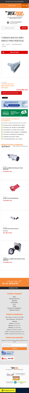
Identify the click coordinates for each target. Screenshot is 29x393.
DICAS (14, 306)
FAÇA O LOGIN (12, 5)
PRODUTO (8, 44)
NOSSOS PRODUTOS (14, 298)
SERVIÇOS (14, 300)
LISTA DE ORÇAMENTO (15, 22)
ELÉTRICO (4, 46)
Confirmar (14, 348)
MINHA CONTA (19, 32)
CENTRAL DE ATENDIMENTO (14, 308)
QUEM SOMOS (14, 302)
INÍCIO (3, 44)
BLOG (14, 304)
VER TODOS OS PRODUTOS (20, 146)
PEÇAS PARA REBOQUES (17, 44)
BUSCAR (24, 27)
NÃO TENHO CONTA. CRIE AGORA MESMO (15, 1)
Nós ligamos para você (9, 390)
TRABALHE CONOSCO (14, 310)
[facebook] (20, 281)
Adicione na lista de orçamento (10, 93)
